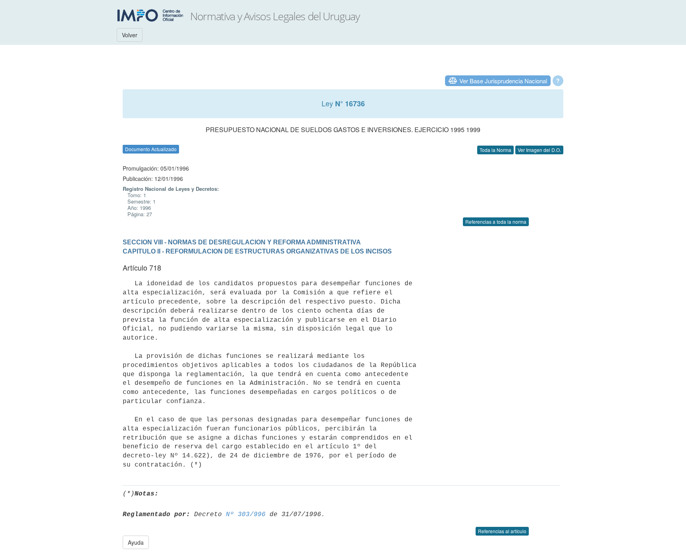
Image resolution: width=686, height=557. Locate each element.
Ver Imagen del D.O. (539, 149)
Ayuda (136, 542)
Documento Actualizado (151, 149)
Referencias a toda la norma (495, 221)
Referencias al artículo (502, 531)
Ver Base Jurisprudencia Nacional (503, 81)
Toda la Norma (495, 149)
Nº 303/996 (246, 514)
